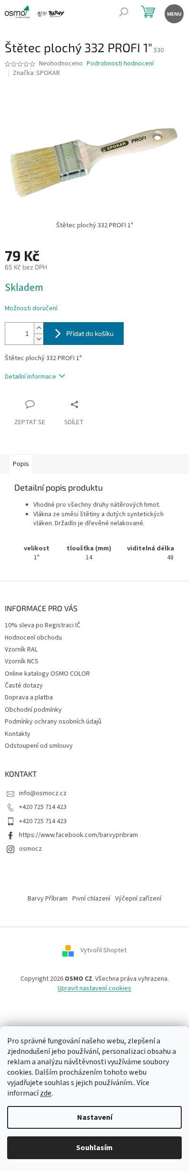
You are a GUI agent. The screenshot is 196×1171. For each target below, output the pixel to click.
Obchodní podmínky (33, 710)
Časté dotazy (24, 685)
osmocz (30, 849)
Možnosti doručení (31, 308)
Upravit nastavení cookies (94, 988)
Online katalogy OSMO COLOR (47, 673)
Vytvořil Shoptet (103, 951)
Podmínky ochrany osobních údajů (53, 721)
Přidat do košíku (90, 333)
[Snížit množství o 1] (38, 339)
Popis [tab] (21, 464)
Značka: (36, 73)
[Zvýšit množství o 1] (38, 328)
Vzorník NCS (22, 661)
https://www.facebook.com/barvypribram (78, 835)
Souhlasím (94, 1148)
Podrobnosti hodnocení (120, 63)
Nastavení (94, 1117)
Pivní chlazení (91, 898)
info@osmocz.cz (43, 793)
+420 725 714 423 (43, 807)
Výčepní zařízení (138, 898)
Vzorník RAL (21, 649)
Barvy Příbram (48, 898)
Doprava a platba (29, 697)
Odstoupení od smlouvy (39, 746)
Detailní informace (30, 376)
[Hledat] (123, 13)
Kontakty (17, 734)
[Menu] (173, 13)
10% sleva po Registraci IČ (42, 625)
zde (45, 1093)
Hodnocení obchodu (33, 637)
